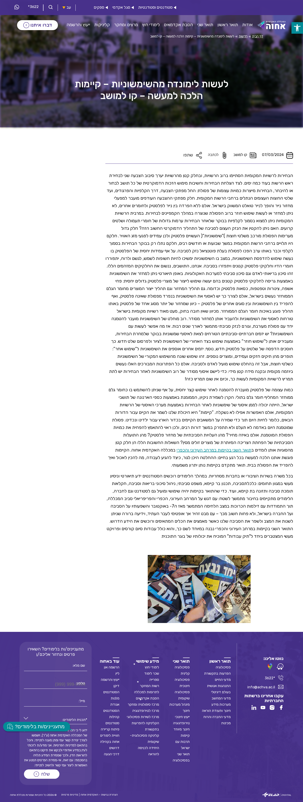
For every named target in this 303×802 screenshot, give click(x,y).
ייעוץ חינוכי (182, 717)
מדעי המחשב (221, 698)
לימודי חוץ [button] (151, 24)
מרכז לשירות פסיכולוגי (143, 717)
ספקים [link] (99, 7)
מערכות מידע (221, 704)
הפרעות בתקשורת (217, 673)
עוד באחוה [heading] (109, 661)
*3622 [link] (33, 6)
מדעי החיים (223, 679)
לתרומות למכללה (146, 692)
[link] (297, 28)
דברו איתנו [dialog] (41, 25)
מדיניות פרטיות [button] (69, 794)
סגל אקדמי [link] (121, 7)
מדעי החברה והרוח (217, 717)
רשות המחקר (149, 686)
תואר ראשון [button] (227, 24)
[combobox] (55, 720)
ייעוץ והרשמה (110, 679)
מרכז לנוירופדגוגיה (145, 711)
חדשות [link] (243, 36)
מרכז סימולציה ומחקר (143, 704)
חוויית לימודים (109, 735)
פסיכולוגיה (223, 667)
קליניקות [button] (102, 24)
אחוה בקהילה (109, 742)
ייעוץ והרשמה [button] (78, 24)
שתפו (188, 155)
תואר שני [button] (205, 24)
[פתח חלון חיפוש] (50, 7)
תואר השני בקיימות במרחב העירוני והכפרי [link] (214, 450)
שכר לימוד (151, 673)
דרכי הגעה (111, 754)
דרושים (114, 748)
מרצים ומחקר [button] (126, 24)
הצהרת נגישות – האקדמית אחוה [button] (99, 794)
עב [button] (69, 7)
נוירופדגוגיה (181, 723)
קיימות (185, 735)
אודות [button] (247, 24)
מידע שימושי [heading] (147, 661)
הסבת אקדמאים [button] (178, 24)
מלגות (115, 698)
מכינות (226, 723)
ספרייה (154, 679)
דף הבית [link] (257, 36)
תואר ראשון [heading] (220, 661)
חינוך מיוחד (181, 729)
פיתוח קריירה (110, 729)
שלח (45, 774)
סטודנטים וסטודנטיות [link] (155, 7)
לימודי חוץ (152, 667)
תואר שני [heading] (181, 661)
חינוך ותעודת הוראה (216, 711)
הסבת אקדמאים (147, 698)
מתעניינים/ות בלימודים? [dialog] (40, 726)
